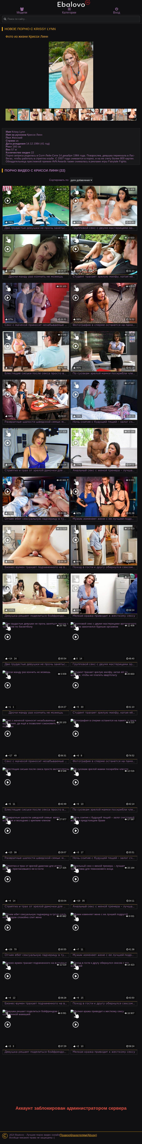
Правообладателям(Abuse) (78, 1135)
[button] (133, 45)
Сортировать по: (59, 179)
